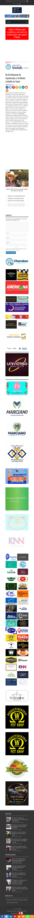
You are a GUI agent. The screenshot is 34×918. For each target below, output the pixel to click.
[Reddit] (26, 87)
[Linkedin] (23, 87)
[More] (7, 90)
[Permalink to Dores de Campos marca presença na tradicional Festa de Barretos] (8, 862)
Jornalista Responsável (11, 902)
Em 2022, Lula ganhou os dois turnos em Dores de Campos (19, 874)
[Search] (27, 1)
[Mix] (16, 87)
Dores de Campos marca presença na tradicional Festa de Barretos (19, 860)
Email (7, 238)
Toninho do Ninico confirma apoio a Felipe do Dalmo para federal (20, 889)
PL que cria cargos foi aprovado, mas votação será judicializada (19, 819)
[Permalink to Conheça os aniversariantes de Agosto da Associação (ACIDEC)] (8, 828)
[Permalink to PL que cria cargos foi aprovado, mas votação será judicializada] (8, 821)
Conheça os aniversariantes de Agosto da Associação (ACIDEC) (19, 826)
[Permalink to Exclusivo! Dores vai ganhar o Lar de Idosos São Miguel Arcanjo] (8, 843)
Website (8, 242)
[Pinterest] (13, 87)
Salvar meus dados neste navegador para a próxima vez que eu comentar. (16, 249)
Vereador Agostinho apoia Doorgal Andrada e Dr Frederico (19, 867)
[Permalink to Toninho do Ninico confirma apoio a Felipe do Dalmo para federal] (8, 891)
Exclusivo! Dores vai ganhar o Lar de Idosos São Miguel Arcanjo (19, 840)
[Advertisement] (17, 51)
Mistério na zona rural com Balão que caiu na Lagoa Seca (19, 833)
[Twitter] (10, 87)
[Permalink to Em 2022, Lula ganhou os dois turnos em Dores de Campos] (8, 877)
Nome (7, 233)
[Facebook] (7, 87)
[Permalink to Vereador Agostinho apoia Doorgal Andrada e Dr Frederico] (8, 869)
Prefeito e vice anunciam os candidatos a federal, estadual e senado (19, 881)
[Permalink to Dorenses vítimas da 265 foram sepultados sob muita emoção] (8, 850)
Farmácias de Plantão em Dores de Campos (16, 900)
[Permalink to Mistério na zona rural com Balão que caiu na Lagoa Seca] (8, 836)
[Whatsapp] (19, 87)
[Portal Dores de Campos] (17, 12)
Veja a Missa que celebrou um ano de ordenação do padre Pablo (17, 33)
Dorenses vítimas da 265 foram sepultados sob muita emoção (19, 848)
